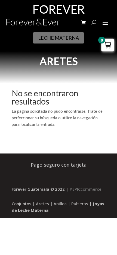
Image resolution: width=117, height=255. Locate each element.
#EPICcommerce (85, 189)
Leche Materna (58, 38)
